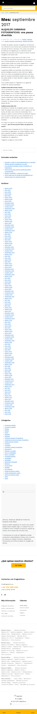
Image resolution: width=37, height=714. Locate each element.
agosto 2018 (8, 364)
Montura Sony (5, 642)
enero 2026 (8, 201)
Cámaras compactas (7, 663)
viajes (6, 476)
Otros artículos (5, 678)
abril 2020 (8, 327)
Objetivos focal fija (6, 674)
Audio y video (18, 678)
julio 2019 (7, 344)
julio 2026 (7, 190)
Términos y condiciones (8, 611)
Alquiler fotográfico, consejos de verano (16, 173)
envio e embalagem (10, 452)
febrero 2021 (8, 309)
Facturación (23, 610)
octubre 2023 (9, 250)
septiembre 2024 (10, 230)
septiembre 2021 (9, 296)
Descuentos (8, 449)
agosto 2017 (8, 386)
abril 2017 (7, 393)
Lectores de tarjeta (7, 684)
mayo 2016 (8, 414)
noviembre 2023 (9, 249)
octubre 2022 (9, 272)
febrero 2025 (8, 221)
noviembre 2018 (9, 359)
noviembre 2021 (9, 293)
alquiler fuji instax (28, 41)
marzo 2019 (8, 351)
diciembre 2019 (9, 335)
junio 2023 (8, 258)
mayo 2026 (8, 194)
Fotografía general (10, 456)
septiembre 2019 (9, 340)
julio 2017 (7, 388)
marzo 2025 (8, 219)
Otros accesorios (16, 640)
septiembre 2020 (10, 318)
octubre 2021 (8, 294)
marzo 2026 (8, 197)
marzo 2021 (8, 307)
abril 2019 (7, 349)
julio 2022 (7, 278)
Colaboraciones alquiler (11, 441)
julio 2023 (7, 256)
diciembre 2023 (9, 247)
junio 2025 (8, 214)
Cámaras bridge (5, 682)
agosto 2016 (8, 408)
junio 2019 (7, 346)
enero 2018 (8, 377)
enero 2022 (8, 289)
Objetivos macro (27, 634)
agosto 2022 (8, 276)
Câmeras (7, 436)
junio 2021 (7, 302)
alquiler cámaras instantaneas (13, 41)
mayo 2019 (8, 348)
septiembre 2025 (10, 208)
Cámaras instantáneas (7, 680)
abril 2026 (8, 195)
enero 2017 (8, 399)
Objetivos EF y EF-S (7, 638)
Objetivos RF (5, 632)
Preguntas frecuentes (7, 606)
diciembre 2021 (9, 291)
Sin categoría (8, 469)
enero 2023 (8, 267)
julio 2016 (7, 410)
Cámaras (29, 39)
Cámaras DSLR (21, 636)
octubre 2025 (9, 206)
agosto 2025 (8, 210)
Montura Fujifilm (6, 668)
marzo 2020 (8, 329)
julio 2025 (7, 212)
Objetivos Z (30, 657)
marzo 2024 (8, 241)
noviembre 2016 (9, 403)
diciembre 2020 (9, 313)
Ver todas (18, 565)
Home (2, 12)
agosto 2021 (8, 298)
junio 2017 (7, 390)
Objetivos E (4, 652)
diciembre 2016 (9, 401)
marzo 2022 (8, 285)
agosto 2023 (8, 254)
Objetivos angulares (16, 632)
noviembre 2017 (9, 381)
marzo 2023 (8, 263)
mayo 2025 (8, 216)
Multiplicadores (15, 634)
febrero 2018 (8, 375)
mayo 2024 (8, 238)
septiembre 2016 (9, 406)
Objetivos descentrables (8, 636)
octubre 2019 (8, 338)
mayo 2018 (8, 370)
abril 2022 (7, 283)
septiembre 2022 (10, 274)
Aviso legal (4, 613)
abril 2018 (7, 371)
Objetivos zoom (18, 674)
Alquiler (24, 39)
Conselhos (8, 445)
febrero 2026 (8, 199)
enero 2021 (8, 311)
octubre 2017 (8, 382)
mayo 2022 (8, 282)
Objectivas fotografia (11, 462)
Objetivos (7, 463)
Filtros (16, 684)
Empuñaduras (19, 638)
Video (6, 478)
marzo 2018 (8, 373)
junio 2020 (8, 324)
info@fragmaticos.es (7, 584)
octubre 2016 (8, 404)
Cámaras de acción (21, 680)
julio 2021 (7, 300)
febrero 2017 (8, 397)
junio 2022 (8, 280)
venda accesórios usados (12, 471)
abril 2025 (7, 217)
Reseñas (7, 467)
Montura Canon (6, 630)
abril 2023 (7, 261)
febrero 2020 (8, 331)
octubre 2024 (9, 228)
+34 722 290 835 (9, 587)
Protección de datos (7, 616)
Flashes (27, 638)
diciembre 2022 (9, 269)
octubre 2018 (8, 360)
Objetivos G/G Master (7, 644)
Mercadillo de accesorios (27, 684)
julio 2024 (7, 234)
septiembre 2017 (9, 384)
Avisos (6, 432)
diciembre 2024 (9, 225)
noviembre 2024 (9, 227)
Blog (7, 12)
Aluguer (7, 430)
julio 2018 (7, 366)
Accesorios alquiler (10, 425)
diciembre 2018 (9, 357)
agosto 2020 (8, 320)
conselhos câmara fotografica (13, 447)
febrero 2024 (8, 243)
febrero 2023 (8, 265)
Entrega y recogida (10, 451)
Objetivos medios (29, 632)
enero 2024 (8, 245)
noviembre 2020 (9, 315)
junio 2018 (7, 368)
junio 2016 (7, 412)
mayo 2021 (8, 304)
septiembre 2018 (9, 362)
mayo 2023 (8, 260)
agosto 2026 (8, 188)
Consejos (7, 443)
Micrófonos (27, 678)
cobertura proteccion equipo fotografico (17, 440)
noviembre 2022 (9, 271)
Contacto (22, 615)
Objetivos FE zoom (21, 650)
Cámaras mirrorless (19, 630)
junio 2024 (8, 236)
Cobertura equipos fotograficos (14, 438)
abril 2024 (7, 239)
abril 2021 (7, 305)
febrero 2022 (8, 287)
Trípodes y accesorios (18, 682)
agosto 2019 (8, 342)
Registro (22, 612)
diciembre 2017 (9, 379)
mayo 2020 (8, 326)
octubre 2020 (9, 316)
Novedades (8, 458)
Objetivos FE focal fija (7, 650)
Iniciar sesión (23, 605)
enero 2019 (8, 355)
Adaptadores (5, 640)
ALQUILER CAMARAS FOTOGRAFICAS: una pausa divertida (17, 32)
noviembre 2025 (9, 205)
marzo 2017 (8, 395)
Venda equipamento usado (12, 473)
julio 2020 (7, 322)
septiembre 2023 (10, 252)
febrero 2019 (8, 353)
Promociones (8, 465)
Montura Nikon (5, 657)
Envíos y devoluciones (7, 608)
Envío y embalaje (10, 454)
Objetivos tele (5, 634)
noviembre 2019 (9, 337)
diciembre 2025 (9, 203)
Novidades (8, 460)
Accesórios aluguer (10, 427)
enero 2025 (8, 223)
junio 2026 (8, 192)
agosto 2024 (8, 232)
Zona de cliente (24, 607)
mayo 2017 (8, 392)
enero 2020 (8, 333)
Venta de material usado (12, 474)
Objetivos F (18, 663)
